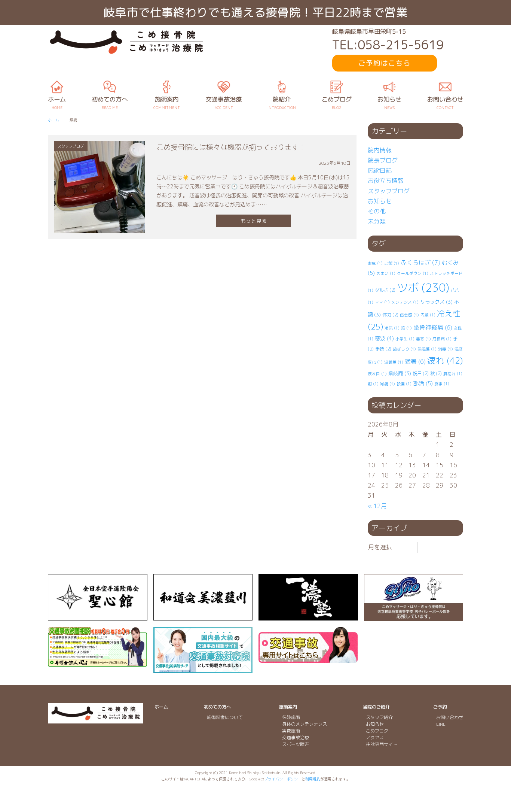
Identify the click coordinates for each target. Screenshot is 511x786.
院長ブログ (383, 160)
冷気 (392, 328)
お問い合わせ (449, 717)
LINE (441, 724)
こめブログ (377, 731)
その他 (377, 211)
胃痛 (387, 383)
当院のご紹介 (376, 707)
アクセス (375, 737)
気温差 (427, 349)
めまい (385, 273)
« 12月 (377, 506)
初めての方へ (217, 707)
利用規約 (312, 779)
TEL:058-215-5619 (388, 44)
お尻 (375, 263)
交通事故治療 (295, 737)
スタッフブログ (389, 191)
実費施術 (291, 731)
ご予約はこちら (384, 63)
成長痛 (442, 339)
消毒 (445, 349)
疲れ (445, 360)
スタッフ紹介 (379, 717)
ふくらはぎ (420, 262)
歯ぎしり (404, 349)
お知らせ (380, 201)
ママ (382, 302)
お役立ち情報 (386, 180)
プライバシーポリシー (283, 779)
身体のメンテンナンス (304, 724)
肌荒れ (452, 373)
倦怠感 (409, 315)
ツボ (423, 287)
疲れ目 (377, 373)
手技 (383, 349)
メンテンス (405, 302)
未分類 (377, 221)
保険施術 (291, 717)
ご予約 (440, 707)
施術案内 (288, 707)
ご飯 (391, 263)
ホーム (161, 707)
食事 (441, 383)
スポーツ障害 (295, 744)
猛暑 (415, 361)
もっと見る (254, 220)
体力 (390, 315)
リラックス (436, 301)
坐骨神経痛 (432, 327)
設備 (404, 383)
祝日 (421, 373)
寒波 (384, 338)
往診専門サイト (381, 744)
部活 (423, 383)
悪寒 (423, 339)
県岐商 (399, 373)
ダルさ (385, 290)
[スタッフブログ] (99, 227)
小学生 (404, 339)
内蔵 (427, 315)
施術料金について (225, 717)
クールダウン (412, 273)
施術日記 (380, 170)
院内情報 (380, 150)
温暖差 (393, 362)
